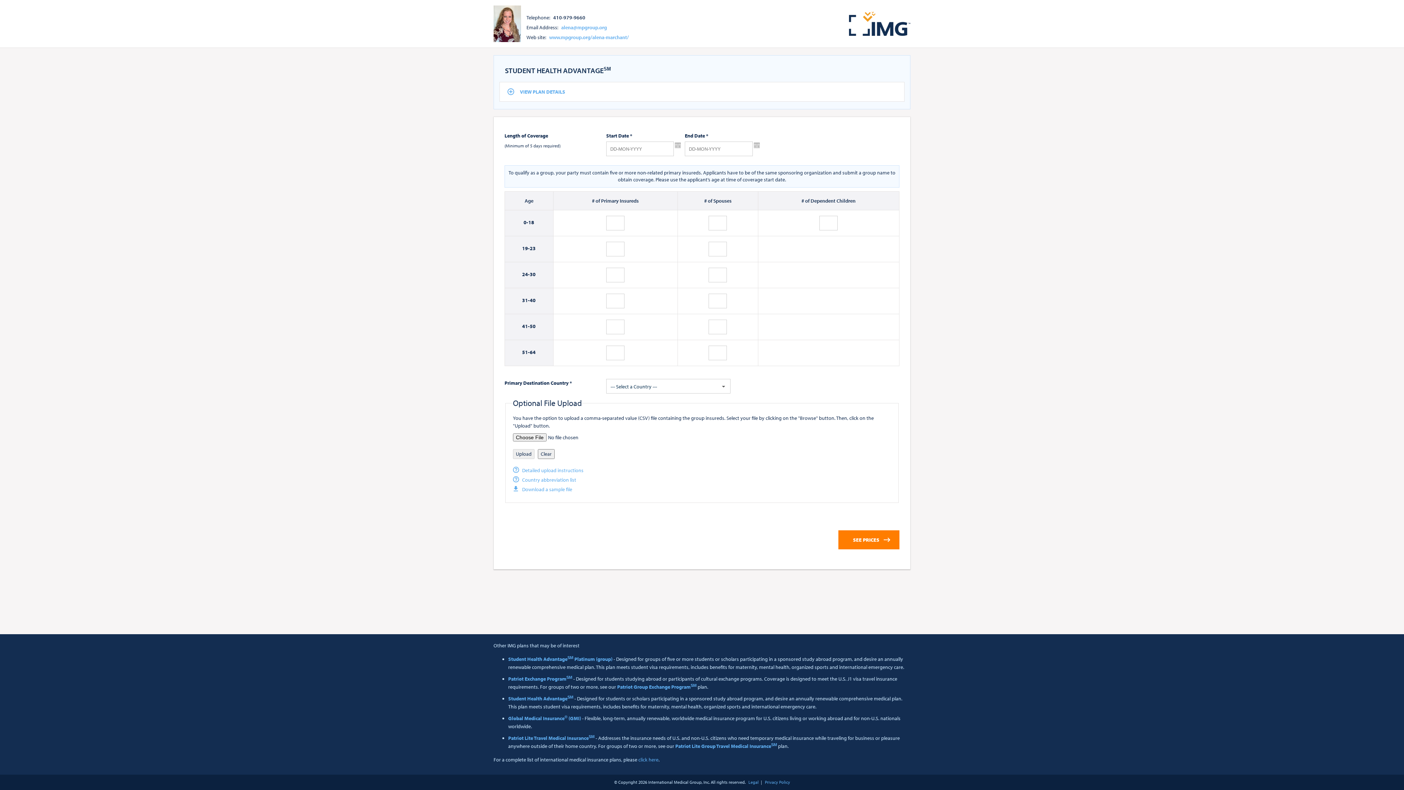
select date (678, 145)
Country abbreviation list (549, 480)
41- (526, 326)
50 (533, 326)
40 (533, 300)
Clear (546, 454)
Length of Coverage (526, 135)
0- (526, 222)
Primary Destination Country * (538, 383)
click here (648, 759)
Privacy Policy (777, 782)
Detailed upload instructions (553, 470)
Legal (753, 782)
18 (531, 222)
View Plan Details (542, 92)
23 (533, 248)
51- (526, 352)
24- (526, 274)
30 (533, 274)
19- (526, 248)
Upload (524, 454)
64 (533, 352)
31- (526, 300)
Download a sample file (547, 489)
